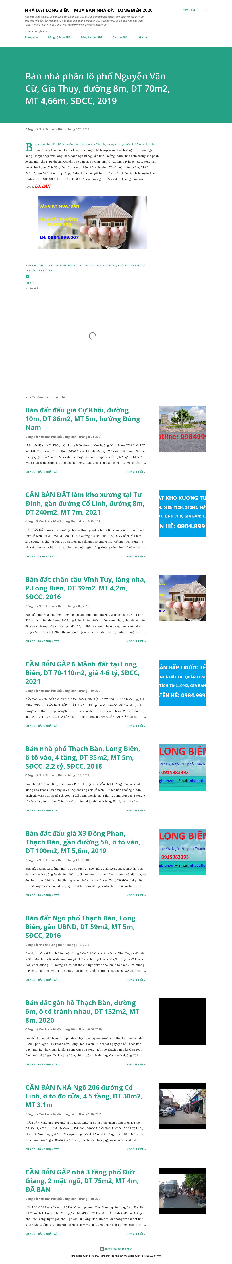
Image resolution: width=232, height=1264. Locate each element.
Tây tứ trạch (46, 270)
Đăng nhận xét (48, 472)
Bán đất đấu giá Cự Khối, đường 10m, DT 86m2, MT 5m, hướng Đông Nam (82, 419)
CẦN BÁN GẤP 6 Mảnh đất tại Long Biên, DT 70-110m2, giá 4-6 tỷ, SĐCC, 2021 (82, 673)
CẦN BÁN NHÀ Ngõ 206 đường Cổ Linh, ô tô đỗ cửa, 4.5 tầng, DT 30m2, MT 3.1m (84, 1096)
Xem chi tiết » (136, 472)
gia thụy (95, 265)
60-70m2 (39, 265)
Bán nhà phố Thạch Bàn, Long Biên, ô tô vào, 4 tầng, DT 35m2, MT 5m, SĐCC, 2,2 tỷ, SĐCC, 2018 (82, 757)
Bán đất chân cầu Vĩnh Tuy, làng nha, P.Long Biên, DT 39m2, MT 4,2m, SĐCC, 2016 (85, 588)
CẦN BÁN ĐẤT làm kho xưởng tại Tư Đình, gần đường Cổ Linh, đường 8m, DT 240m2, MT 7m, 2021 (85, 503)
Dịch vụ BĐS (120, 37)
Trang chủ (31, 37)
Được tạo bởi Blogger (118, 1249)
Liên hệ (142, 37)
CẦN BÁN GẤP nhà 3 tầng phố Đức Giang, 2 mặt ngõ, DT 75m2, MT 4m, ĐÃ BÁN (82, 1181)
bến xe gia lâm (78, 265)
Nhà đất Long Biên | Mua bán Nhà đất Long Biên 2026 (89, 10)
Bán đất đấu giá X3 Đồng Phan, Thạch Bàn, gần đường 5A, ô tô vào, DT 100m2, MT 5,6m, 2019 (82, 842)
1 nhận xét (45, 556)
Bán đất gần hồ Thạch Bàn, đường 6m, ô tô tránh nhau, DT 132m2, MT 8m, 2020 (82, 1011)
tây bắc (30, 270)
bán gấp (61, 265)
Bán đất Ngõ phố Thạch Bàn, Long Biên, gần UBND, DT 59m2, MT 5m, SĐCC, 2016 (80, 927)
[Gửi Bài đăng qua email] (27, 278)
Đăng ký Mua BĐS (59, 37)
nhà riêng (109, 265)
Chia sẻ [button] (30, 283)
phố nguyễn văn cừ (131, 265)
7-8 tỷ (50, 265)
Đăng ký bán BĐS (91, 37)
